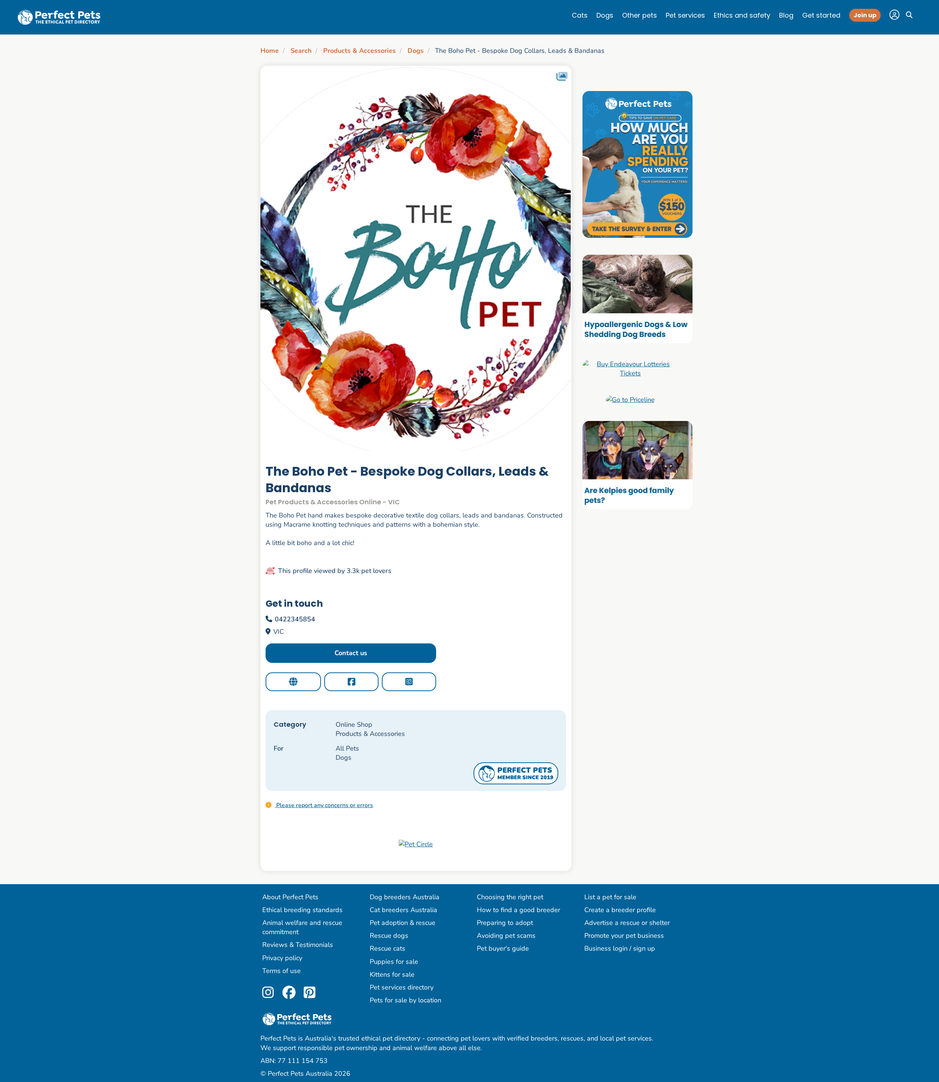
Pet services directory (402, 987)
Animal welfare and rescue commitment (302, 927)
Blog (786, 15)
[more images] (562, 76)
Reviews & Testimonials (297, 944)
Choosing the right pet (510, 897)
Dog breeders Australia (404, 897)
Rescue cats (387, 948)
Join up (865, 15)
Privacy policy (282, 958)
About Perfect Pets (290, 897)
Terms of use (281, 970)
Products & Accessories (359, 50)
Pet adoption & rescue (402, 922)
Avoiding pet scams (506, 935)
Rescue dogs (389, 935)
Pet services (685, 15)
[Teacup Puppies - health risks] (637, 164)
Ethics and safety (742, 15)
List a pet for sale (610, 897)
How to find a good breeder (518, 909)
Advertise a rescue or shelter (627, 922)
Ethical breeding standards (302, 909)
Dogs (604, 15)
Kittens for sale (392, 974)
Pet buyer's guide (503, 948)
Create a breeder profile (620, 909)
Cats (580, 15)
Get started (821, 15)
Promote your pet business (624, 935)
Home (269, 50)
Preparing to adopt (505, 922)
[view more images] (415, 258)
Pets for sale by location (405, 1000)
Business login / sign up (619, 948)
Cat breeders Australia (403, 909)
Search (301, 50)
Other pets (639, 15)
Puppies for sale (394, 961)
